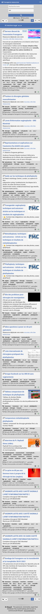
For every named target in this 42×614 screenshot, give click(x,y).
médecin (29, 458)
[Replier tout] (6, 20)
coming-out (6, 86)
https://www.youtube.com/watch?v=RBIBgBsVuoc (18, 464)
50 (35, 20)
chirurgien (20, 362)
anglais (5, 193)
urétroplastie (19, 191)
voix (25, 82)
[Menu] (40, 2)
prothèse (17, 195)
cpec (24, 583)
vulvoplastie (24, 131)
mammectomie (7, 84)
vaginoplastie (15, 131)
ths (32, 80)
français (22, 80)
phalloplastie (6, 108)
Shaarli (9, 607)
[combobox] (21, 10)
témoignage (8, 379)
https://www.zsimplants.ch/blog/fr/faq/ (15, 320)
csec (29, 583)
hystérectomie (29, 108)
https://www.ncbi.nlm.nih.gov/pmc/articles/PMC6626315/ (20, 227)
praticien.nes (6, 364)
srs (19, 25)
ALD (33, 84)
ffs (19, 585)
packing (21, 108)
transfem (7, 80)
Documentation (29, 611)
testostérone (8, 162)
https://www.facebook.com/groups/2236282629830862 (19, 385)
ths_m (36, 80)
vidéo (5, 458)
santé (24, 458)
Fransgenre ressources (11, 2)
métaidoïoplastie (32, 106)
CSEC (19, 84)
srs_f (8, 82)
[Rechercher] (21, 15)
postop (15, 132)
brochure (13, 106)
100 (39, 20)
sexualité (35, 583)
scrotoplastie (30, 164)
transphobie (6, 585)
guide (23, 195)
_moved (23, 86)
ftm (15, 162)
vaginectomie (7, 110)
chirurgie (19, 82)
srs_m (13, 82)
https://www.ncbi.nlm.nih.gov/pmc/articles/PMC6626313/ (20, 288)
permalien (18, 88)
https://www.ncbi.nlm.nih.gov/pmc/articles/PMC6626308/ (20, 258)
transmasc (15, 80)
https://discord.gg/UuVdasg (11, 90)
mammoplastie (32, 82)
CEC (14, 84)
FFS (29, 84)
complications (7, 132)
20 (32, 20)
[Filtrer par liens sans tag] (3, 20)
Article (12, 223)
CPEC (24, 84)
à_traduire (20, 481)
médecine (5, 223)
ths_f (27, 80)
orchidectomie (20, 223)
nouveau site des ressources (12, 39)
